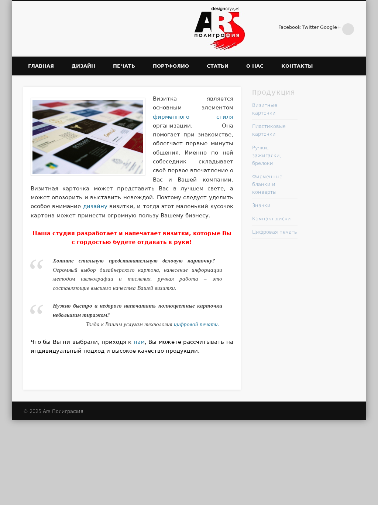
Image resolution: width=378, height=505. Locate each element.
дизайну (95, 206)
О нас (255, 66)
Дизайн (83, 66)
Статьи (217, 66)
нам (139, 342)
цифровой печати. (196, 324)
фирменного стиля (193, 116)
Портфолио (171, 66)
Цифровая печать (274, 232)
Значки (261, 205)
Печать (124, 66)
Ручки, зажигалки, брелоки (266, 155)
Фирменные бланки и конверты (267, 184)
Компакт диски (271, 218)
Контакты (297, 66)
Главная (41, 66)
